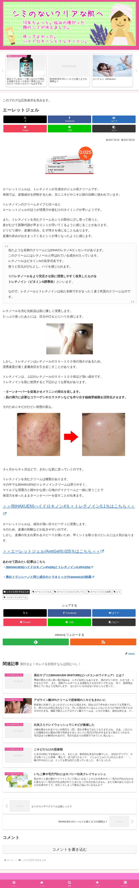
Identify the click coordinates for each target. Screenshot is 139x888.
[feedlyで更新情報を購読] (36, 642)
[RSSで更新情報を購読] (103, 642)
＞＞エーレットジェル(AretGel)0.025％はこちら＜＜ (51, 551)
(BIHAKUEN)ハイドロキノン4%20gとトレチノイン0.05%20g (48, 567)
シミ (118, 592)
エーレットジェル (43, 592)
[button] (114, 128)
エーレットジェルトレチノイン (71, 592)
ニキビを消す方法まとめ (17, 592)
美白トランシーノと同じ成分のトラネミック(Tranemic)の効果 (48, 577)
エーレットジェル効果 (101, 592)
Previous (2, 70)
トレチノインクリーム (16, 597)
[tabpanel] (26, 70)
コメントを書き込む (69, 849)
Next (136, 70)
